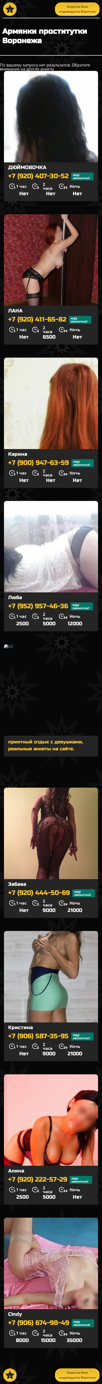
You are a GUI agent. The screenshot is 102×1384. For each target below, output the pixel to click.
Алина (16, 1171)
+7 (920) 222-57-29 (48, 1180)
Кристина (20, 1027)
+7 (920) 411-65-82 (48, 320)
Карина (17, 454)
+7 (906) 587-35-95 (49, 1036)
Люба (15, 597)
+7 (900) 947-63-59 (49, 463)
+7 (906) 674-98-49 (49, 1323)
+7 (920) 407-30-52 (49, 176)
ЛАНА (15, 311)
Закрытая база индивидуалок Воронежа (77, 9)
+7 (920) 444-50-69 (49, 893)
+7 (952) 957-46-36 (48, 606)
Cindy (15, 1314)
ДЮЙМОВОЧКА (27, 167)
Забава (17, 884)
